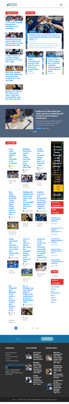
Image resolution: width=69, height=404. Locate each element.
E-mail (17, 339)
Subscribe (47, 339)
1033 (32, 328)
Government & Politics (12, 361)
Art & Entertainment (11, 352)
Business (8, 354)
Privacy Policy (22, 399)
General (7, 359)
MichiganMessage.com (39, 399)
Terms (14, 399)
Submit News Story (58, 188)
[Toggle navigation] (61, 4)
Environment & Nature (11, 356)
